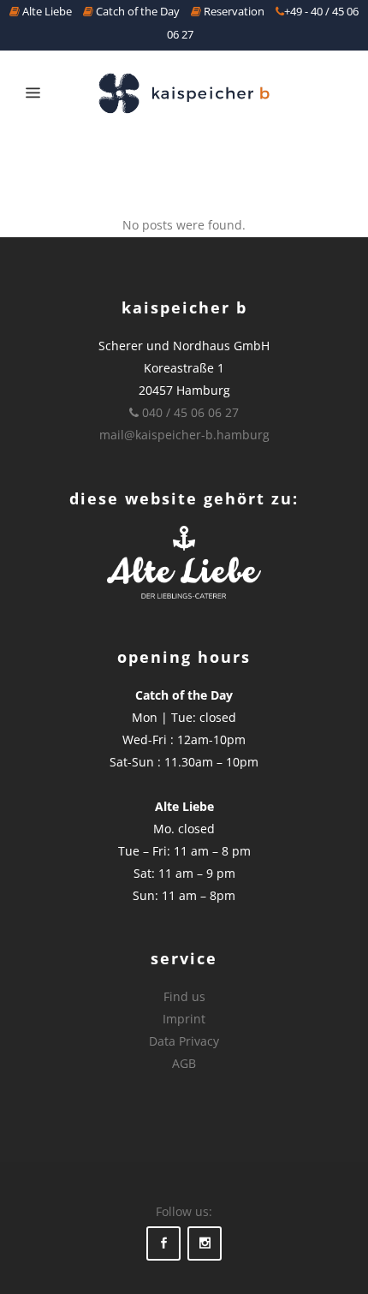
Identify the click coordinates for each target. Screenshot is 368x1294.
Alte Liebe (46, 11)
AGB (184, 1063)
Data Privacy (184, 1041)
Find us (184, 996)
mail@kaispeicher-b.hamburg (184, 434)
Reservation (232, 11)
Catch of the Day (136, 11)
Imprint (184, 1019)
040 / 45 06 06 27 (189, 412)
